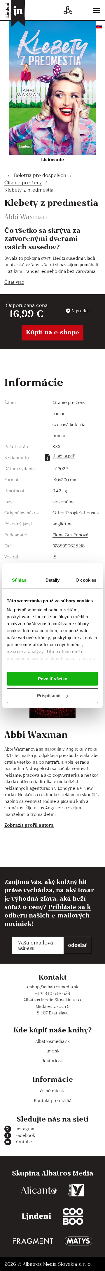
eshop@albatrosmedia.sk (52, 986)
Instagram (25, 1128)
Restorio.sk (52, 1060)
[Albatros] (76, 1190)
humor (59, 435)
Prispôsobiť (49, 695)
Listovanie (52, 159)
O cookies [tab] (86, 580)
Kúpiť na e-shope (52, 332)
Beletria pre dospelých (40, 175)
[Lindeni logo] (36, 1216)
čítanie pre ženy (68, 402)
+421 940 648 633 (52, 993)
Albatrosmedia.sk (52, 1041)
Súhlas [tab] (19, 580)
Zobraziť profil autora (29, 825)
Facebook (25, 1135)
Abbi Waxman (25, 216)
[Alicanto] (38, 1190)
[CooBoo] (73, 1216)
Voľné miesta (52, 1090)
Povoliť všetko (52, 678)
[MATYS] (78, 1241)
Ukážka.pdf (63, 456)
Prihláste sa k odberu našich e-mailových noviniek (47, 915)
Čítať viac (14, 282)
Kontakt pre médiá (52, 1100)
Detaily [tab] (53, 580)
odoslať (77, 945)
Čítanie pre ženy (23, 182)
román (59, 413)
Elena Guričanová (70, 535)
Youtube (23, 1141)
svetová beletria (68, 424)
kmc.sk (53, 1051)
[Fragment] (33, 1241)
